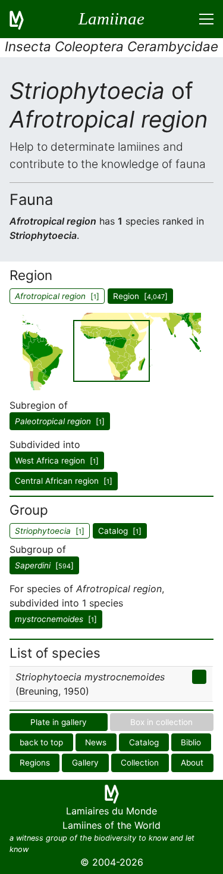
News (95, 742)
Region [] (140, 296)
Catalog (144, 742)
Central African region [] (63, 481)
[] (60, 421)
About (192, 762)
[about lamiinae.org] (24, 19)
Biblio (191, 742)
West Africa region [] (57, 460)
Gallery (85, 762)
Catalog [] (120, 531)
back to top (41, 742)
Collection (140, 762)
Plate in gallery (58, 722)
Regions (35, 762)
